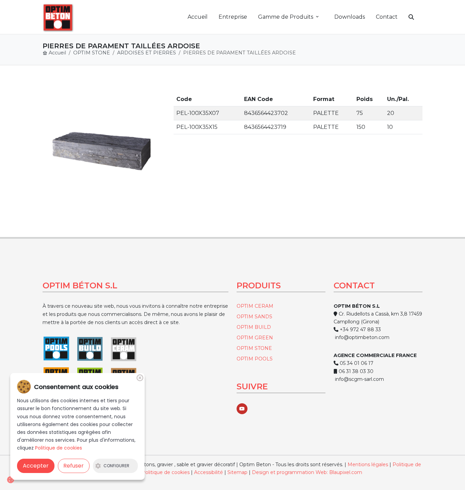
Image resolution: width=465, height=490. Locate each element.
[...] (101, 151)
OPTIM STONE (91, 53)
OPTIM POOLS (255, 359)
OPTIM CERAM (255, 306)
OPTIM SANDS (254, 317)
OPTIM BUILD (254, 327)
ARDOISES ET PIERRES (146, 53)
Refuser (73, 466)
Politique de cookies (166, 472)
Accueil (56, 53)
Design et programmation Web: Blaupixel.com (307, 472)
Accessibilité (208, 472)
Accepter (36, 466)
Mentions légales (368, 464)
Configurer (116, 466)
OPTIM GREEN (255, 338)
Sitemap (238, 472)
